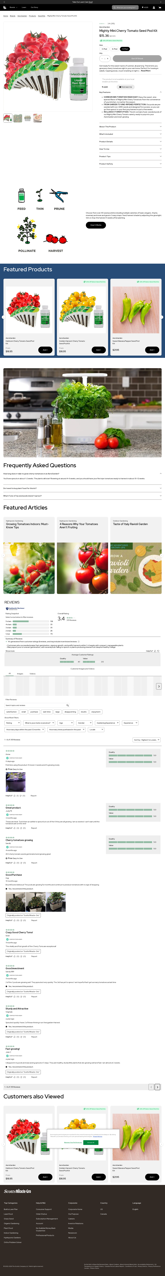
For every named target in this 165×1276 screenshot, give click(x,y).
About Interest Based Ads (128, 1264)
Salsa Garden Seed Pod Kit (124, 341)
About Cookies (114, 1264)
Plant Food (8, 1228)
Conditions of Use (131, 1266)
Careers (71, 1219)
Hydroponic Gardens (12, 1237)
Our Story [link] (34, 7)
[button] (4, 2)
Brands (12, 16)
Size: (101, 45)
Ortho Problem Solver (13, 1242)
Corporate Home (75, 1209)
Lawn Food (8, 1214)
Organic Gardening (11, 1223)
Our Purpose (73, 1214)
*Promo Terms (94, 1268)
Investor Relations (75, 1223)
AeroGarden (22, 16)
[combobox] (125, 7)
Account (39, 1223)
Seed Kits (41, 16)
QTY (100, 53)
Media (70, 1228)
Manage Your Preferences (73, 1142)
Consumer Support (44, 1209)
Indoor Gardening (11, 1233)
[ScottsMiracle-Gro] (5, 7)
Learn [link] (24, 7)
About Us (72, 1237)
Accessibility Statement (145, 1264)
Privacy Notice (142, 1266)
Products (32, 16)
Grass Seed (9, 1219)
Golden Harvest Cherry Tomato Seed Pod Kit (19, 342)
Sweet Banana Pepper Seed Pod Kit (72, 342)
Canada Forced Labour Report (114, 1266)
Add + (43, 350)
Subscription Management (47, 1219)
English (135, 1209)
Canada (103, 1214)
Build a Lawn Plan (11, 1209)
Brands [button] (12, 7)
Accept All (90, 1142)
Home (5, 16)
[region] (83, 1138)
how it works (95, 225)
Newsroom (72, 1233)
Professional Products (45, 1235)
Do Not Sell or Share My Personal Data (96, 1264)
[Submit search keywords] (114, 8)
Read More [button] (146, 71)
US (101, 1209)
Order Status (41, 1214)
